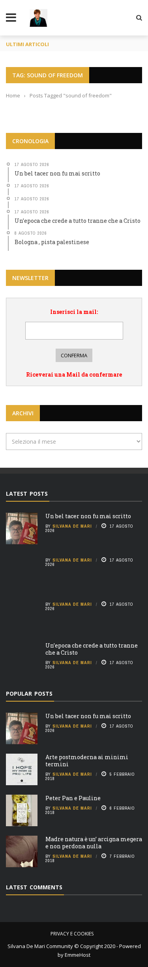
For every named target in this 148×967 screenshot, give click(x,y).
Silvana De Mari (72, 526)
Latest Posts (27, 493)
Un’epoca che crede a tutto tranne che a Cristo (91, 649)
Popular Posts (29, 693)
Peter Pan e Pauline (73, 798)
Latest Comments (34, 887)
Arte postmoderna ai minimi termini (86, 760)
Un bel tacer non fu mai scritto (88, 516)
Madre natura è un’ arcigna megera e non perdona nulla (93, 842)
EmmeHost (77, 954)
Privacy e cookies (72, 933)
